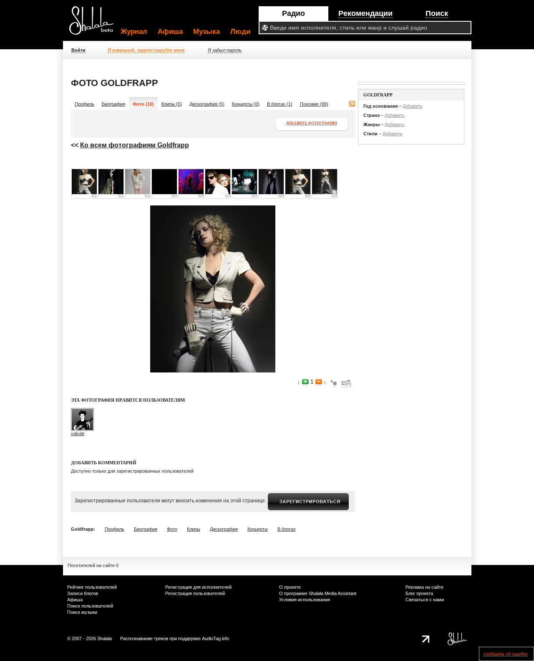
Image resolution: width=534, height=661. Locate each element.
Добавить (413, 106)
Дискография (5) (206, 103)
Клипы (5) (171, 103)
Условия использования (304, 599)
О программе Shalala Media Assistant (317, 593)
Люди (240, 31)
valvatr (78, 433)
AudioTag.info (215, 638)
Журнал (134, 31)
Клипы (193, 529)
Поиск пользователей (90, 605)
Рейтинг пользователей (92, 587)
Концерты (257, 529)
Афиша (170, 31)
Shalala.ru (95, 23)
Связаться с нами (425, 599)
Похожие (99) (314, 103)
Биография (113, 103)
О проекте (290, 587)
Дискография (224, 529)
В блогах (286, 529)
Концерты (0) (245, 103)
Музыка (206, 31)
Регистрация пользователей (195, 593)
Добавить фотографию (311, 123)
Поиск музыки (82, 612)
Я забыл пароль (225, 50)
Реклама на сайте (424, 587)
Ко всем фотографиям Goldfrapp (134, 145)
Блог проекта (419, 593)
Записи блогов (82, 593)
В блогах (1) (279, 103)
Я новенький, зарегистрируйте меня (146, 50)
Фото (172, 529)
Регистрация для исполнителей (198, 587)
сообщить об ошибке (506, 653)
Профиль (84, 103)
